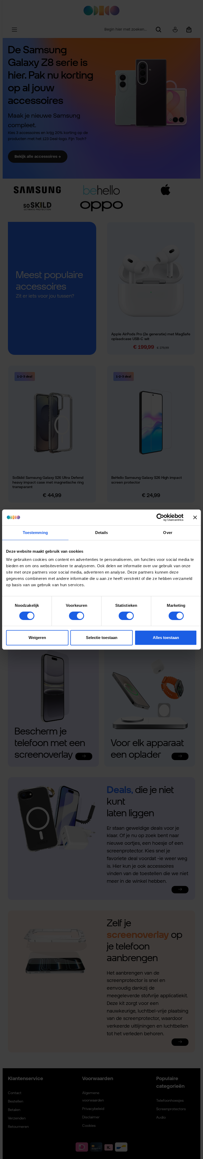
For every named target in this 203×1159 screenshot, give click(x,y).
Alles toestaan (166, 637)
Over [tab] (167, 532)
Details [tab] (101, 532)
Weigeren (37, 637)
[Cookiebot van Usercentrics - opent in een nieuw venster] (160, 517)
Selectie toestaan (101, 637)
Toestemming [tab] (35, 532)
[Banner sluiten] (195, 517)
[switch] (76, 616)
